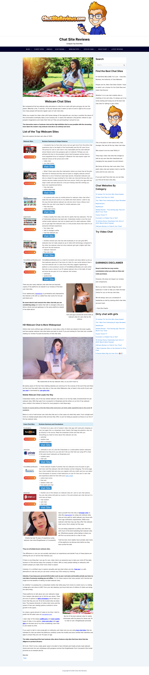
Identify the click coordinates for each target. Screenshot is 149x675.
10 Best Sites (39, 49)
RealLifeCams (100, 203)
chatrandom (68, 515)
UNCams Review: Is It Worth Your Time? (109, 226)
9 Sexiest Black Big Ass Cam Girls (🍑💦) (109, 353)
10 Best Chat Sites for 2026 (105, 197)
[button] (31, 49)
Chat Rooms (59, 49)
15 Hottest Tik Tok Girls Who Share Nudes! (110, 194)
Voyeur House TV (101, 215)
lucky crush (69, 476)
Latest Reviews (117, 49)
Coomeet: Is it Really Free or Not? (107, 218)
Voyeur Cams (89, 49)
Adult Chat (102, 49)
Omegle (49, 49)
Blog (28, 49)
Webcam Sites (74, 49)
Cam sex (77, 569)
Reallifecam (99, 206)
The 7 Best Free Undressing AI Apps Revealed (111, 200)
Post (24, 657)
